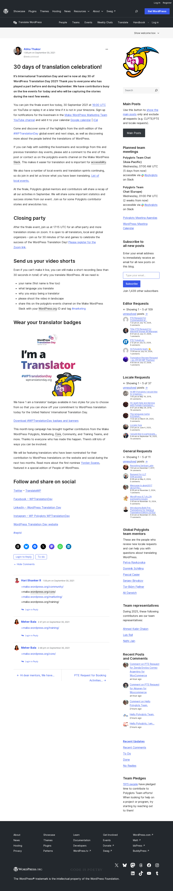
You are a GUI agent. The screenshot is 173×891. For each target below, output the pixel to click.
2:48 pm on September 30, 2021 (54, 648)
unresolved (130, 313)
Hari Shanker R (31, 580)
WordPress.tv (82, 850)
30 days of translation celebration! (58, 67)
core (52, 591)
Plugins (47, 845)
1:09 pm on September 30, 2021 (58, 581)
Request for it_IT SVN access (138, 475)
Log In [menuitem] (157, 2)
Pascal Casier (131, 574)
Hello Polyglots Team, (142, 714)
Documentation (81, 840)
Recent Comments (134, 747)
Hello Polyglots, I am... (142, 723)
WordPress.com (143, 834)
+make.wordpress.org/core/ (38, 653)
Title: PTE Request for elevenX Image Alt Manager (144, 330)
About (17, 834)
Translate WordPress (30, 22)
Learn (76, 834)
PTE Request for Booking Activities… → (90, 678)
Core (58, 434)
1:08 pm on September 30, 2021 (39, 53)
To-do (41, 556)
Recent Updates (134, 741)
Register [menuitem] (167, 2)
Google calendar (80, 120)
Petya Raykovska (134, 562)
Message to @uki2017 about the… (141, 486)
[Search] (156, 90)
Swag (107, 850)
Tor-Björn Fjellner (133, 586)
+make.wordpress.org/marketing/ (41, 596)
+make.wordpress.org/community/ (42, 586)
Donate (108, 845)
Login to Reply (24, 556)
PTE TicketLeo (137, 340)
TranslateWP (33, 490)
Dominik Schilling (133, 568)
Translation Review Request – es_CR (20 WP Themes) (144, 358)
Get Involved (110, 834)
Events (107, 840)
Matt (137, 840)
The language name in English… (140, 415)
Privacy (18, 850)
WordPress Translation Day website (36, 524)
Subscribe (132, 283)
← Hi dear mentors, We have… (35, 675)
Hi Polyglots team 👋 (140, 349)
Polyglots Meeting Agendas (140, 217)
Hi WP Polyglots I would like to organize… (143, 392)
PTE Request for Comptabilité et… (138, 319)
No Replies (129, 765)
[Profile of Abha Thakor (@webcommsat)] (18, 52)
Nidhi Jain (129, 641)
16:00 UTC (99, 105)
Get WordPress (157, 11)
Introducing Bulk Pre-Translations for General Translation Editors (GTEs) (142, 510)
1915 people (130, 784)
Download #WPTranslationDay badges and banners (46, 420)
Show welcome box (145, 33)
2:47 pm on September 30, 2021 (54, 622)
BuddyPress (141, 850)
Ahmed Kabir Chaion (135, 628)
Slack (17, 162)
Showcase (49, 834)
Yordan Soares (90, 462)
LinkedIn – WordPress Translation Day (37, 507)
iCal (95, 120)
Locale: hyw (136, 425)
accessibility (98, 162)
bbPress (139, 845)
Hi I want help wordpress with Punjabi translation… (142, 404)
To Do (127, 753)
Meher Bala (28, 621)
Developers (79, 845)
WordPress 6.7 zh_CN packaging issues (141, 497)
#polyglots (150, 175)
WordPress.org (48, 308)
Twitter (18, 490)
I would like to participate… (143, 434)
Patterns (48, 850)
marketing (79, 308)
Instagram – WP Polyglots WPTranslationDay (42, 516)
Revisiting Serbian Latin (141, 465)
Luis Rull (128, 635)
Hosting (18, 845)
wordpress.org (39, 591)
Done (126, 759)
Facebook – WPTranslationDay (33, 499)
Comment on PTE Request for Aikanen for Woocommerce (144, 688)
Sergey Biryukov (133, 580)
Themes (48, 840)
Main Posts (134, 133)
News (17, 840)
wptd (18, 532)
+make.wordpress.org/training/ (40, 627)
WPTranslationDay (26, 133)
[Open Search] (136, 11)
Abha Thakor (32, 49)
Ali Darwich (130, 592)
